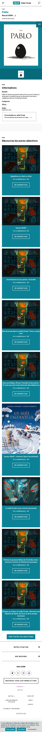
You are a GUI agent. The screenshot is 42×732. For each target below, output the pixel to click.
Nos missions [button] (21, 656)
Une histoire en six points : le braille (21, 279)
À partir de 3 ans (6, 110)
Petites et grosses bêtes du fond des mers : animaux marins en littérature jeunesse (21, 561)
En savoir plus (20, 185)
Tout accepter (10, 729)
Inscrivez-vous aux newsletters (21, 681)
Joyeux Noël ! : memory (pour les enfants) (21, 456)
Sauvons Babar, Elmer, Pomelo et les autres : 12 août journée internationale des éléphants (21, 384)
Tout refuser (21, 729)
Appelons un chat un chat (21, 176)
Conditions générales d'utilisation (11, 701)
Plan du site (30, 696)
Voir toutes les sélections (21, 637)
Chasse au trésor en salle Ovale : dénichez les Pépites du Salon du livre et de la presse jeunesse (21, 613)
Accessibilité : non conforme (11, 708)
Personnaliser (32, 729)
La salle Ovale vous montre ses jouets (21, 508)
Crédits (30, 700)
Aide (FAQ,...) (11, 696)
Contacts (30, 704)
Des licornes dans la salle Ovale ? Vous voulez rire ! (21, 332)
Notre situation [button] (21, 647)
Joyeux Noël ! (21, 228)
